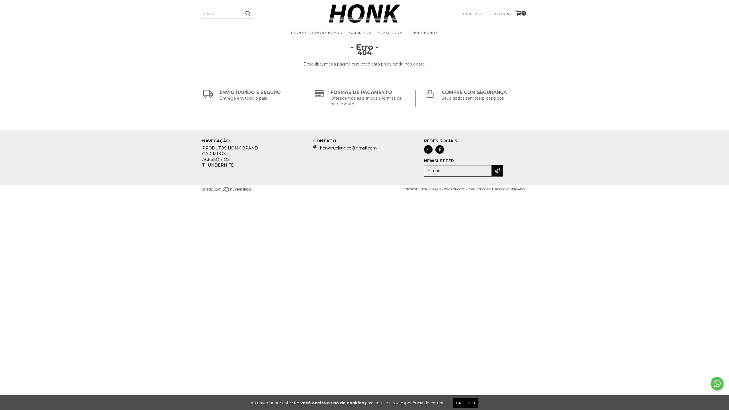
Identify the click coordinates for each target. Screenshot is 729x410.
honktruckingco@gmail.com (348, 148)
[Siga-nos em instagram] (428, 149)
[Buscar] (247, 14)
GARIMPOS (360, 32)
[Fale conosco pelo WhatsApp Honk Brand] (717, 383)
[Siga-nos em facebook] (439, 149)
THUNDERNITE (424, 32)
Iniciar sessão (499, 14)
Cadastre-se (473, 14)
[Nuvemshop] (227, 191)
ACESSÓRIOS (391, 32)
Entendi (466, 403)
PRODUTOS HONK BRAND (317, 32)
